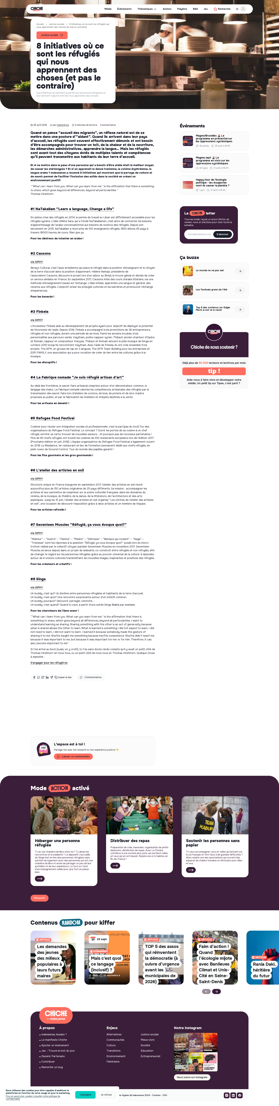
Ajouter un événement (55, 1045)
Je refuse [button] (106, 1094)
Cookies (156, 1095)
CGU (165, 1095)
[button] (62, 677)
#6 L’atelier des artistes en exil (57, 470)
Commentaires (108, 125)
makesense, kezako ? (54, 1034)
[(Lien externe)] (227, 1096)
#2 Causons (41, 253)
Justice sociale (56, 24)
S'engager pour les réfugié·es (49, 662)
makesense (63, 125)
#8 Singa (38, 579)
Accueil (40, 24)
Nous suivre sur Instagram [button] (192, 1077)
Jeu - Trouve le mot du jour (58, 1050)
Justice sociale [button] (49, 35)
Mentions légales (120, 1095)
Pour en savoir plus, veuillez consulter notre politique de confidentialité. (33, 1097)
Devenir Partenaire (53, 1056)
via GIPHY (37, 261)
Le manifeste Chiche (54, 1039)
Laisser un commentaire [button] (76, 756)
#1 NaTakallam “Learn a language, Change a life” (72, 209)
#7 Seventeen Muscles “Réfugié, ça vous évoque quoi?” (79, 524)
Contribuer (48, 1061)
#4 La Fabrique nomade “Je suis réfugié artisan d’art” (77, 377)
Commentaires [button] (93, 677)
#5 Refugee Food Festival (52, 418)
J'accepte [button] (85, 1094)
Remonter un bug (52, 1067)
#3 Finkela (39, 311)
